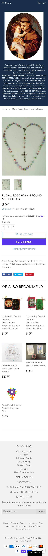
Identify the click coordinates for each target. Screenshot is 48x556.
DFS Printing (24, 462)
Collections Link (24, 451)
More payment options (24, 249)
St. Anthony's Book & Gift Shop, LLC (26, 538)
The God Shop (24, 465)
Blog (41, 523)
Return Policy (34, 526)
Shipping (6, 209)
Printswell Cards (24, 458)
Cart (43, 3)
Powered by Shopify (23, 541)
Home (4, 109)
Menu (8, 3)
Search (23, 523)
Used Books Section (24, 472)
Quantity (6, 222)
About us (32, 523)
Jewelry (24, 455)
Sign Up (41, 511)
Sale (24, 526)
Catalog (14, 523)
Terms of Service (23, 529)
